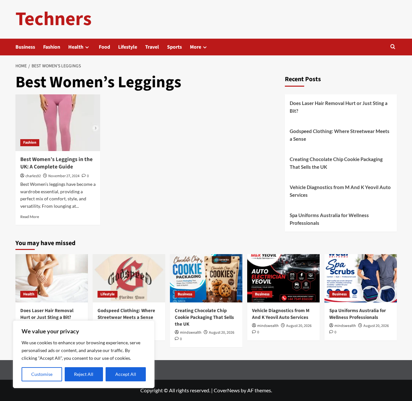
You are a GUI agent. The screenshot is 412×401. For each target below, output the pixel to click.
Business (25, 47)
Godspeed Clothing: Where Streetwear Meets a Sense (339, 135)
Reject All (83, 374)
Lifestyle (127, 47)
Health (75, 47)
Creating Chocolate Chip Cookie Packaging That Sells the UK (336, 163)
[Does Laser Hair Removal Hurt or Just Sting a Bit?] (51, 278)
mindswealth (190, 332)
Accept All (125, 374)
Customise (41, 374)
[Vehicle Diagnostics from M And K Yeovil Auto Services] (283, 278)
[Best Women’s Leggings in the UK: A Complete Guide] (57, 122)
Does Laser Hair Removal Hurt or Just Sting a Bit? (339, 107)
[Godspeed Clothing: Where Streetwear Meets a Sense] (129, 278)
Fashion (51, 47)
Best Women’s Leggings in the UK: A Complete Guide (56, 163)
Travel (152, 47)
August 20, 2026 (221, 332)
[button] (393, 47)
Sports (174, 47)
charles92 (33, 176)
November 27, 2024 (64, 176)
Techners (53, 19)
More (195, 47)
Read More (29, 216)
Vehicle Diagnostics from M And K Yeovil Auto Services (340, 191)
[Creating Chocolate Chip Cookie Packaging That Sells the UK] (206, 278)
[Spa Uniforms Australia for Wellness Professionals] (360, 278)
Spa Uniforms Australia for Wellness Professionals (329, 219)
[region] (83, 354)
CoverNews (227, 390)
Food (104, 47)
